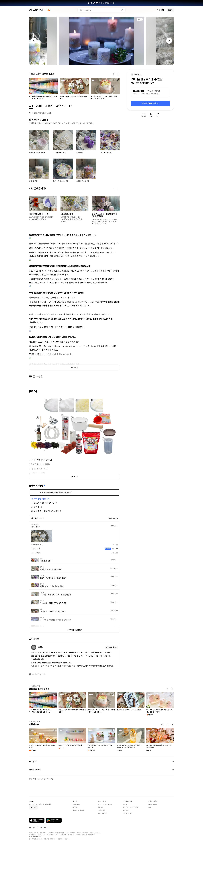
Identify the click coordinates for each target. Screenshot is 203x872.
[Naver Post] (45, 827)
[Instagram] (34, 827)
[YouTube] (30, 827)
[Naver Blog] (41, 827)
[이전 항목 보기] (113, 188)
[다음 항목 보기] (118, 188)
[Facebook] (38, 827)
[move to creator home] (140, 74)
